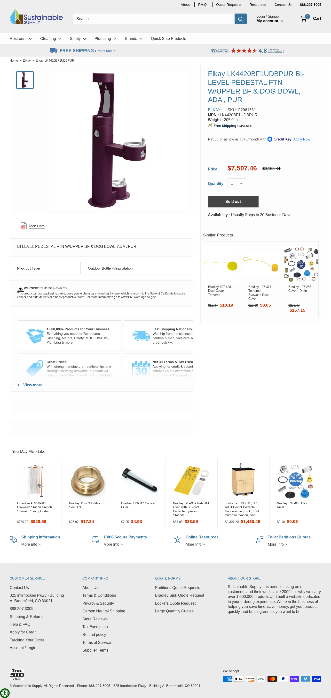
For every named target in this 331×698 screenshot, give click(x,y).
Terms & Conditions (99, 595)
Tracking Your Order (27, 640)
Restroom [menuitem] (18, 39)
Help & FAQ (20, 624)
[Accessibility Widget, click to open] (5, 693)
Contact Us (19, 588)
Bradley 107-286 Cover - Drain (299, 289)
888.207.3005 (21, 609)
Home (14, 60)
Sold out (233, 201)
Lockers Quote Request (175, 603)
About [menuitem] (185, 5)
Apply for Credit (23, 632)
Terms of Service (96, 642)
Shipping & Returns (26, 617)
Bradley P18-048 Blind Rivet (292, 505)
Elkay (27, 60)
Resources (258, 5)
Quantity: (216, 184)
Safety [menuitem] (75, 39)
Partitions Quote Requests (177, 588)
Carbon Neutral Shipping (103, 611)
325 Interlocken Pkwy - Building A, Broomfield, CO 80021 (37, 598)
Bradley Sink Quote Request (179, 595)
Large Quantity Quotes (174, 611)
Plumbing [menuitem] (103, 39)
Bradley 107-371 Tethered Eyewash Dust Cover (259, 293)
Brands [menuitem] (131, 39)
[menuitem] (310, 5)
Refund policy (94, 634)
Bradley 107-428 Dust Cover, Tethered (219, 291)
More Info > (113, 544)
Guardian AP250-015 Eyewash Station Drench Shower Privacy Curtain (34, 507)
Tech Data (37, 226)
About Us (90, 588)
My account (268, 21)
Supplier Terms (95, 650)
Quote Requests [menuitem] (228, 5)
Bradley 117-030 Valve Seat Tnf (84, 505)
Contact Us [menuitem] (283, 5)
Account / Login (23, 648)
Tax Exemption (95, 627)
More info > (30, 544)
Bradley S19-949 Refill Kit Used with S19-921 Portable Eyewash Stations (191, 509)
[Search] (241, 19)
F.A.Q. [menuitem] (203, 5)
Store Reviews (95, 619)
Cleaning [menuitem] (48, 39)
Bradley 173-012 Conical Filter (138, 505)
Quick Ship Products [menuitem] (168, 39)
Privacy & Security (98, 603)
